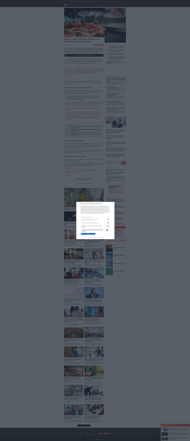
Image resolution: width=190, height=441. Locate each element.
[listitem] (95, 217)
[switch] (107, 219)
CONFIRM (88, 233)
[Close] (113, 204)
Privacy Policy (101, 237)
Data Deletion (90, 237)
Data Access (95, 237)
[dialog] (95, 220)
